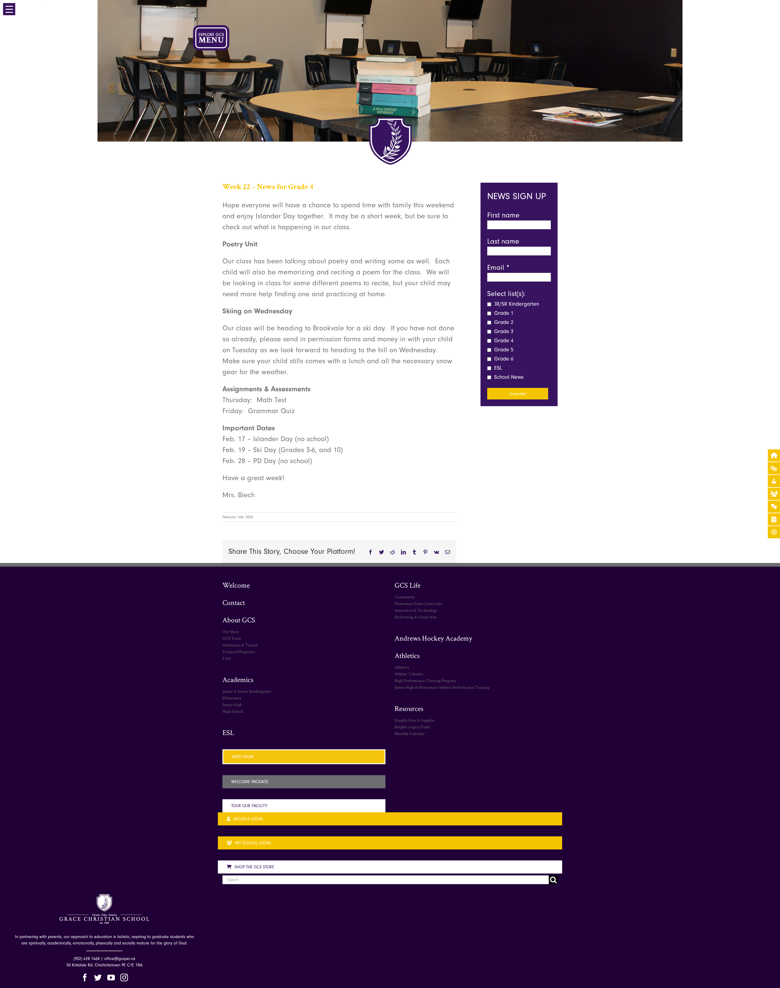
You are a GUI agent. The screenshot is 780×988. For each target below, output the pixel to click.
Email (498, 267)
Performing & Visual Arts (416, 617)
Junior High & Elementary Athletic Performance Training (442, 687)
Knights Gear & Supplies (415, 720)
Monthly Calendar (409, 733)
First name (503, 215)
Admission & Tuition (240, 645)
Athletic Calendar (409, 674)
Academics (237, 679)
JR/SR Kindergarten (516, 304)
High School (232, 711)
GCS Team (231, 638)
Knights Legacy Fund (412, 727)
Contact (233, 602)
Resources (409, 708)
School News (508, 377)
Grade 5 (503, 349)
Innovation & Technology (416, 610)
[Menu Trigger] (9, 9)
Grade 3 (503, 331)
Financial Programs (238, 651)
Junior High (232, 704)
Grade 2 (503, 322)
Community (405, 596)
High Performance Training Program (425, 680)
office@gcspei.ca (119, 958)
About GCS (238, 619)
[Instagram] (124, 977)
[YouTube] (111, 977)
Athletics (407, 655)
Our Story (230, 631)
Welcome (236, 585)
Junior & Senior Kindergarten (246, 691)
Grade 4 (503, 340)
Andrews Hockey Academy (433, 638)
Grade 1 (503, 313)
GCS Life (407, 585)
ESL (497, 368)
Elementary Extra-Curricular (418, 603)
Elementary (231, 698)
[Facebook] (85, 977)
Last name (503, 241)
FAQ (226, 658)
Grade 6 (503, 359)
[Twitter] (98, 977)
